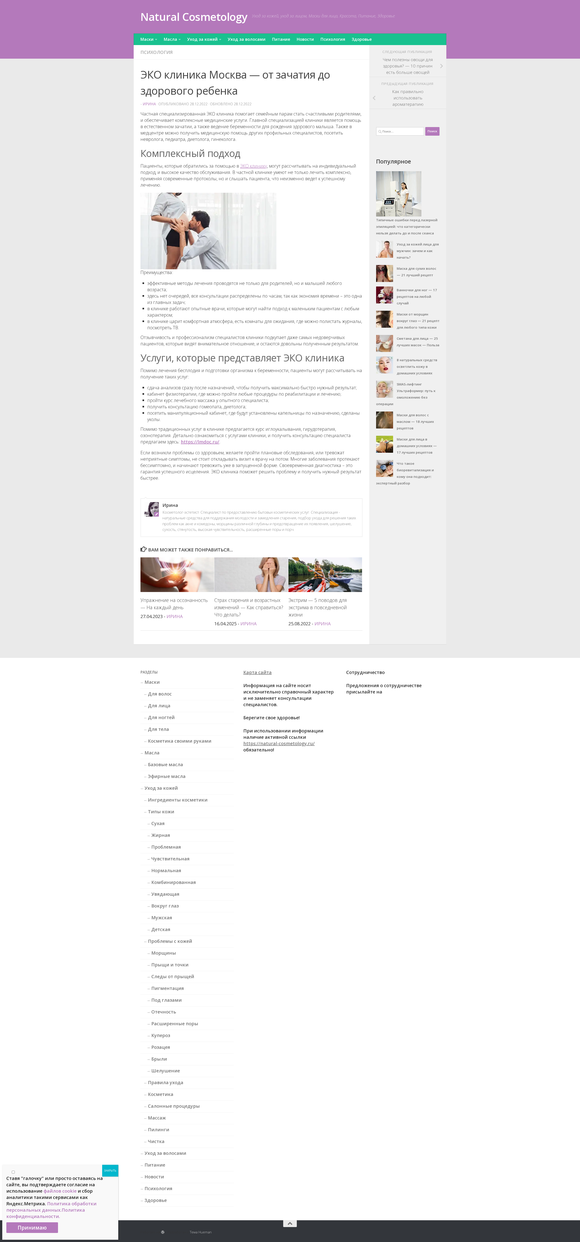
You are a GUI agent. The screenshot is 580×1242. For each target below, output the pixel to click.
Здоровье (362, 39)
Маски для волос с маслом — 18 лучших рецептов (415, 421)
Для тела (158, 729)
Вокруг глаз (165, 906)
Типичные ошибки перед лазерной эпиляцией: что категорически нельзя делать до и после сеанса (406, 226)
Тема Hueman (201, 1232)
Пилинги (158, 1129)
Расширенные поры (174, 1024)
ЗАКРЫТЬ (110, 1170)
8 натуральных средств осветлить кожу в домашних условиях (417, 366)
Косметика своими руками (179, 741)
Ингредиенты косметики (178, 800)
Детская (160, 929)
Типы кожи (161, 812)
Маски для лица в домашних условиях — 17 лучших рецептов (417, 446)
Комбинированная (173, 882)
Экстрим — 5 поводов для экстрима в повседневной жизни (317, 607)
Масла (170, 39)
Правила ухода (165, 1082)
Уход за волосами (247, 39)
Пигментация (167, 988)
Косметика (160, 1094)
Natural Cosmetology (193, 16)
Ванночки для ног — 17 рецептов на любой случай (417, 296)
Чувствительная (170, 859)
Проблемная (166, 847)
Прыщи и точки (169, 965)
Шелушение (165, 1071)
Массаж (157, 1118)
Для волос (160, 694)
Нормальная (166, 870)
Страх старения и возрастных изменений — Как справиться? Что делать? (248, 607)
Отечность (163, 1012)
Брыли (159, 1059)
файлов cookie (60, 1191)
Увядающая (165, 894)
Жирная (160, 835)
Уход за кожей (202, 39)
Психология (332, 39)
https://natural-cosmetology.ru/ (279, 743)
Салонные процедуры (174, 1106)
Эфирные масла (167, 776)
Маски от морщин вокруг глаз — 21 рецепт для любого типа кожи (418, 321)
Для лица (159, 706)
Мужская (161, 918)
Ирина (149, 103)
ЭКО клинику (253, 166)
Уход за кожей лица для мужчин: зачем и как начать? (418, 251)
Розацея (160, 1047)
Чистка (156, 1141)
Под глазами (166, 1000)
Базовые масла (165, 764)
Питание (281, 39)
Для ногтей (161, 717)
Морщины (163, 953)
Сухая (158, 823)
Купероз (160, 1035)
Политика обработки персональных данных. (51, 1207)
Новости (305, 39)
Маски (147, 39)
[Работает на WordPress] (162, 1232)
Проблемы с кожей (170, 941)
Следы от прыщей (172, 976)
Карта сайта (257, 672)
